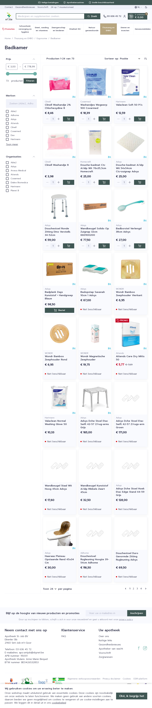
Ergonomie (42, 38)
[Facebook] (139, 648)
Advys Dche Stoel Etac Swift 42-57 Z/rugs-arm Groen (130, 424)
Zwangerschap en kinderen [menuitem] (59, 29)
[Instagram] (145, 648)
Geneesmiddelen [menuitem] (143, 30)
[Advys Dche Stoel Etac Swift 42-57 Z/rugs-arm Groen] (130, 398)
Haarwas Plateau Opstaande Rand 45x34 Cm (59, 559)
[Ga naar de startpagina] (9, 16)
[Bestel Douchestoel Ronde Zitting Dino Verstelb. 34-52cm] (68, 245)
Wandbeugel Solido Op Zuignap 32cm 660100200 (94, 232)
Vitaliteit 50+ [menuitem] (76, 30)
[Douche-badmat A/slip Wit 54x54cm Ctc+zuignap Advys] (130, 142)
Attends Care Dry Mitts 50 (130, 358)
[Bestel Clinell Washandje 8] (68, 182)
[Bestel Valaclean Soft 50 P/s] (139, 118)
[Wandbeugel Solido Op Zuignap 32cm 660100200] (95, 205)
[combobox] (50, 16)
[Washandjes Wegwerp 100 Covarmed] (95, 82)
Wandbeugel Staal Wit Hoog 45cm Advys (58, 487)
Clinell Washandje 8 (57, 165)
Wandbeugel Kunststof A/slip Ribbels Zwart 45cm (94, 489)
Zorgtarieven (106, 657)
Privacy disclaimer (111, 678)
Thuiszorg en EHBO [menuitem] (109, 29)
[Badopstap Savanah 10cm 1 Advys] (95, 269)
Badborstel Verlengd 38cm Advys (128, 230)
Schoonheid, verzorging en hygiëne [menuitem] (26, 29)
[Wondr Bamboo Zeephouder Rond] (59, 333)
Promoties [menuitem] (10, 29)
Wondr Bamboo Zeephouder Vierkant (129, 293)
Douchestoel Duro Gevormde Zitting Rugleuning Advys (127, 556)
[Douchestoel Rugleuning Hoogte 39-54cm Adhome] (95, 533)
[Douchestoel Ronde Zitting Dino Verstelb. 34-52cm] (59, 205)
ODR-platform (140, 678)
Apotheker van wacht (111, 648)
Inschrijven (136, 613)
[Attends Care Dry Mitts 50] (130, 333)
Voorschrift (42, 7)
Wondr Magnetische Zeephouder (92, 358)
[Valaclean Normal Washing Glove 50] (59, 398)
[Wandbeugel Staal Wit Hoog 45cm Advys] (59, 465)
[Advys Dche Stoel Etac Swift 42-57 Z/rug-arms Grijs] (95, 398)
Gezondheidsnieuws (25, 7)
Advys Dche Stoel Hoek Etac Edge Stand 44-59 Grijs (130, 492)
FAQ (63, 636)
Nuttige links (105, 640)
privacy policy (126, 619)
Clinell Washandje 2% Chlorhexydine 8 (58, 106)
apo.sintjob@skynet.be (31, 652)
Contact (9, 7)
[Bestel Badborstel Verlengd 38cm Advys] (139, 245)
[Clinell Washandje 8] (59, 142)
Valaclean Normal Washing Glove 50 (56, 422)
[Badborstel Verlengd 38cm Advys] (130, 205)
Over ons (104, 636)
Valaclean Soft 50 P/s (129, 105)
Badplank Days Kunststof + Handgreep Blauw (59, 295)
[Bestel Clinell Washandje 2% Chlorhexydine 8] (68, 118)
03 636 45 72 (23, 649)
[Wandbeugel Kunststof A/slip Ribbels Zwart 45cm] (95, 465)
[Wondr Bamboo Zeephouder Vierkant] (130, 269)
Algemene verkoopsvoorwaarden (83, 678)
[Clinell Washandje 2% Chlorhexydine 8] (59, 82)
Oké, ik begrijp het (131, 696)
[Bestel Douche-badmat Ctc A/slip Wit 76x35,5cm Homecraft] (104, 182)
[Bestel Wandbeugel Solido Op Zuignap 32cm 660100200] (104, 245)
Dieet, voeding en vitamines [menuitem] (42, 29)
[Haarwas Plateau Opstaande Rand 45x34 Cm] (59, 533)
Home (8, 38)
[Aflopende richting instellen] (145, 58)
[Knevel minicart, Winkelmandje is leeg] (131, 16)
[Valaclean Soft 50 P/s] (130, 82)
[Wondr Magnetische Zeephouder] (95, 333)
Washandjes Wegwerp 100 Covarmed (93, 106)
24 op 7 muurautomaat (62, 7)
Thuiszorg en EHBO (23, 38)
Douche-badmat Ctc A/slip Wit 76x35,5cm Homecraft (93, 168)
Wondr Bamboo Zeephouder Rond (56, 358)
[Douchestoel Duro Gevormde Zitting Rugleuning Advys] (130, 533)
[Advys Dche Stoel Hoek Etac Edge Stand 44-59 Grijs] (130, 465)
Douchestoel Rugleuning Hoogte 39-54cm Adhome (94, 559)
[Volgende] (145, 588)
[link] (126, 588)
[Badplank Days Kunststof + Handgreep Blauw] (59, 269)
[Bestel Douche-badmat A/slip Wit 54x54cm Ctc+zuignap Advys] (139, 182)
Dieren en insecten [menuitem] (127, 29)
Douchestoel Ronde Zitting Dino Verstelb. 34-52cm (58, 232)
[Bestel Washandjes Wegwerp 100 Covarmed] (104, 118)
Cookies (127, 678)
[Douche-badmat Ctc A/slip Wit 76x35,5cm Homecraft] (95, 142)
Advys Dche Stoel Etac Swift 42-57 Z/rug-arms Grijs (94, 424)
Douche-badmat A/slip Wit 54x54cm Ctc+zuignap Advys (130, 168)
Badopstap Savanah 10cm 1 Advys (92, 293)
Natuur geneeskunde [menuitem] (92, 29)
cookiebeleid (59, 703)
